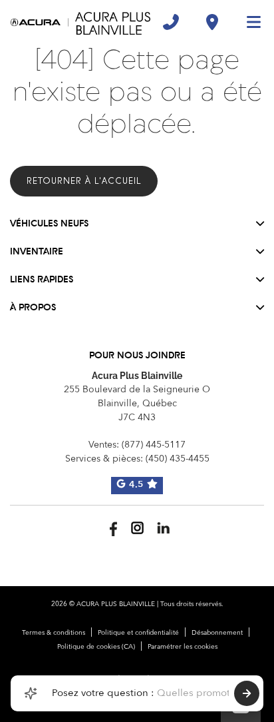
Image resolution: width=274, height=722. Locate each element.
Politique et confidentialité (138, 632)
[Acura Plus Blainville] (80, 22)
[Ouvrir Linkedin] (163, 528)
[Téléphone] (171, 22)
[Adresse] (212, 22)
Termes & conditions (53, 632)
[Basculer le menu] (248, 22)
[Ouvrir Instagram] (137, 528)
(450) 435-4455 (177, 459)
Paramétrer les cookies (182, 646)
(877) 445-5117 (154, 445)
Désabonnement (217, 632)
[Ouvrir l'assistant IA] (30, 693)
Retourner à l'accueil (84, 181)
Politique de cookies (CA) (96, 646)
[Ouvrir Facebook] (111, 528)
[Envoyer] (246, 693)
